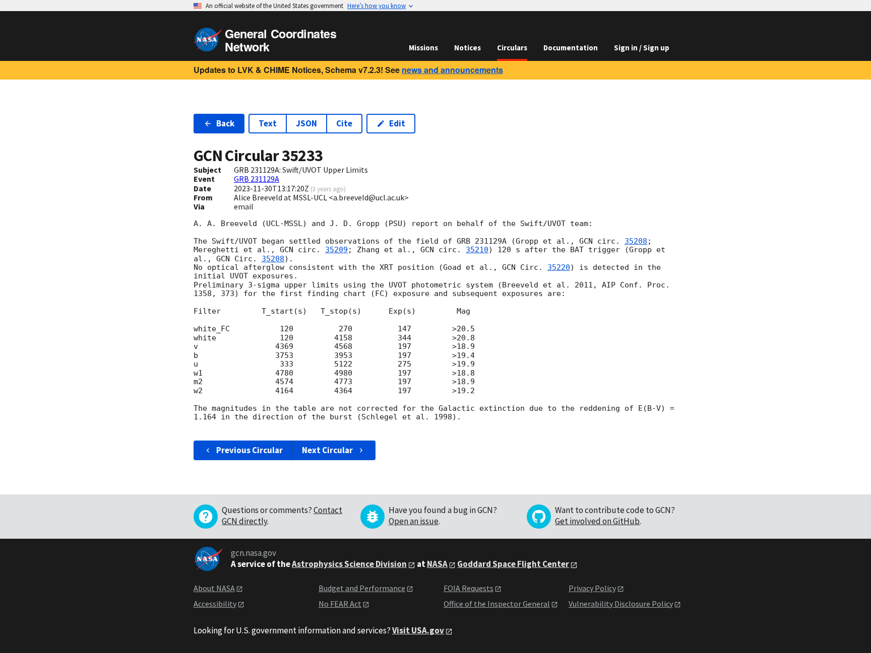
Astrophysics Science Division (349, 563)
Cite (344, 123)
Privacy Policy (592, 588)
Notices (467, 47)
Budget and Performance (362, 588)
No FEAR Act (340, 604)
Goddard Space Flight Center (513, 563)
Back (225, 123)
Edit (397, 123)
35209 (336, 249)
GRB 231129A (256, 179)
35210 (477, 249)
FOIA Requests (468, 588)
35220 (558, 267)
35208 (636, 241)
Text (268, 123)
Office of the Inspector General (497, 604)
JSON (306, 123)
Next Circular (327, 450)
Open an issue (414, 521)
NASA (437, 563)
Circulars (512, 47)
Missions (423, 47)
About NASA (214, 588)
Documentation (570, 47)
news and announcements (452, 70)
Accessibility (215, 604)
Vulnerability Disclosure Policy (621, 604)
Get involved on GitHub (597, 521)
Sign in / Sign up (641, 47)
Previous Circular (249, 450)
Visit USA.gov (418, 630)
